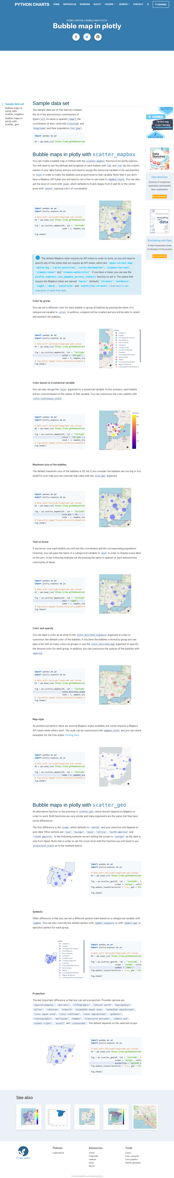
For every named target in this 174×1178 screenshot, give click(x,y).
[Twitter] (87, 37)
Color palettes (131, 1159)
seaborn (85, 4)
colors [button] (109, 4)
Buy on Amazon (159, 196)
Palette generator (133, 1163)
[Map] (115, 220)
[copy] (81, 135)
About (91, 1166)
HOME (70, 20)
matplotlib (69, 4)
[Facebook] (76, 37)
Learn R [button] (123, 4)
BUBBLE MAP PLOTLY (96, 20)
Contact (138, 4)
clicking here (72, 735)
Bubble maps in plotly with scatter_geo (13, 121)
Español (162, 4)
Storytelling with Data (160, 240)
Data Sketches (159, 177)
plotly (97, 4)
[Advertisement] (87, 70)
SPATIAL (79, 20)
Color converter (132, 1156)
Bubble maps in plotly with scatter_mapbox (14, 111)
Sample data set (14, 104)
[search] (148, 4)
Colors (128, 1153)
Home (56, 4)
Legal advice (58, 1153)
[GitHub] (98, 37)
